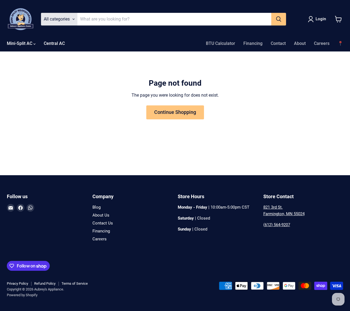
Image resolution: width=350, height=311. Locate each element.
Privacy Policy (17, 283)
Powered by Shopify (22, 295)
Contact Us (102, 223)
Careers (321, 43)
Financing (252, 43)
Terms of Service (75, 283)
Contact (278, 43)
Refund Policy (45, 283)
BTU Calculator (220, 43)
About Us (100, 215)
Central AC (54, 43)
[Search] (278, 19)
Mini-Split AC (20, 43)
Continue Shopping (175, 112)
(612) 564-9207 (276, 224)
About (300, 43)
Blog (96, 207)
